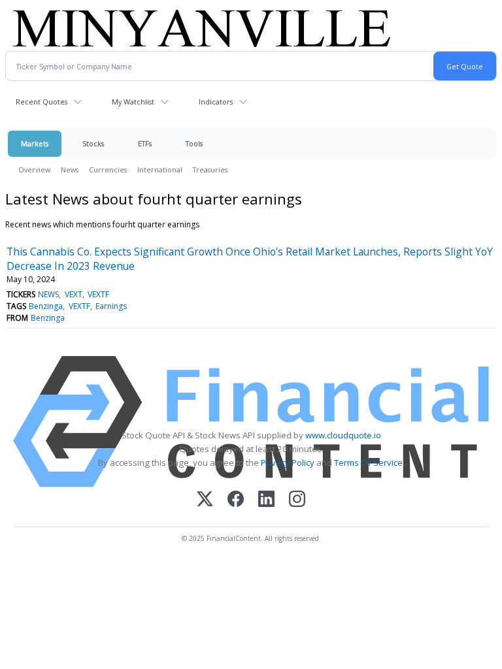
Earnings (111, 306)
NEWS (48, 294)
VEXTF (98, 294)
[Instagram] (297, 500)
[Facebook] (235, 500)
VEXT (73, 294)
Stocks (93, 143)
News (69, 169)
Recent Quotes (41, 101)
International (159, 169)
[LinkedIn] (266, 500)
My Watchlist (133, 101)
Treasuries (210, 169)
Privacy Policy (287, 462)
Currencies (108, 169)
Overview (34, 169)
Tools (194, 143)
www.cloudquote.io (343, 435)
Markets (34, 143)
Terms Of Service (368, 462)
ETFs (145, 143)
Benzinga (46, 306)
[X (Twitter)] (205, 500)
